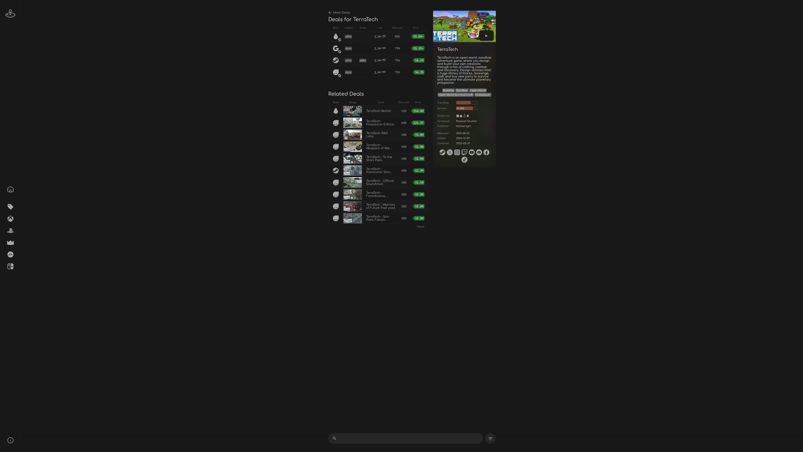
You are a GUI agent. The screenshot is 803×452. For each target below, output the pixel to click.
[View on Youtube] (471, 152)
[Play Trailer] (486, 35)
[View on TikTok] (464, 159)
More (421, 226)
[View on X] (449, 152)
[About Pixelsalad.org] (10, 440)
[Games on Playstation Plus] (10, 230)
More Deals (341, 12)
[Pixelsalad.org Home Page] (10, 13)
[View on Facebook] (486, 152)
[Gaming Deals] (10, 206)
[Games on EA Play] (10, 254)
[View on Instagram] (457, 152)
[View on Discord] (479, 152)
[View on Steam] (442, 152)
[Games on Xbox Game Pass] (10, 218)
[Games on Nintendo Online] (10, 266)
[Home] (10, 189)
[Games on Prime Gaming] (10, 242)
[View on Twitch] (464, 152)
